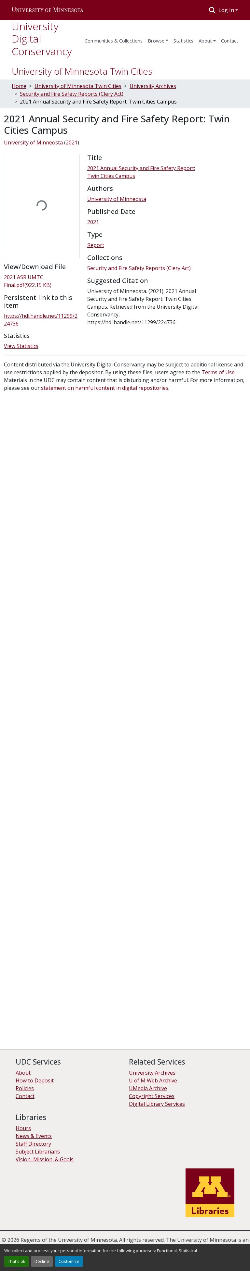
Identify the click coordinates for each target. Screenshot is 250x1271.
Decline (42, 1261)
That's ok (16, 1261)
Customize (69, 1261)
